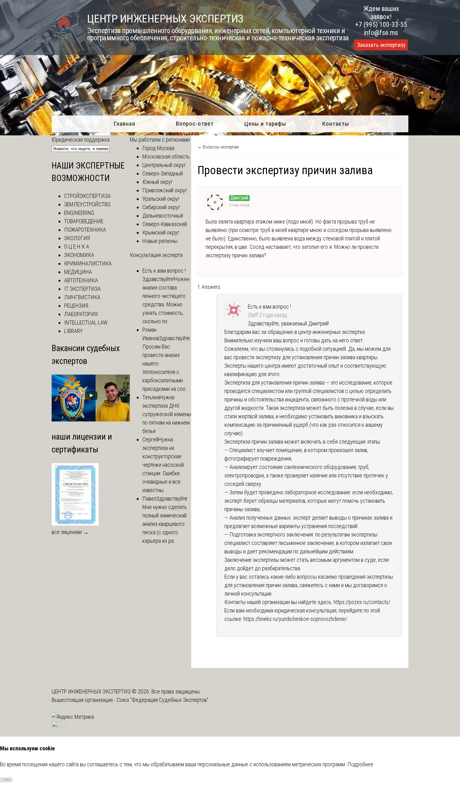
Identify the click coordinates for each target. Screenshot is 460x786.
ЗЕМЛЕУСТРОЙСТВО (87, 204)
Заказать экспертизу (381, 45)
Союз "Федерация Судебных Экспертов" (162, 700)
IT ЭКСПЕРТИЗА (82, 288)
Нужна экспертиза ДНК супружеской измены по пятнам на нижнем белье (166, 414)
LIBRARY (73, 331)
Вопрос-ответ (195, 123)
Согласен (6, 779)
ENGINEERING (79, 212)
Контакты (335, 123)
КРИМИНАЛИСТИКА (88, 263)
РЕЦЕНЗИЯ (76, 305)
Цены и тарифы (265, 123)
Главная (124, 123)
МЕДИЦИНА (78, 272)
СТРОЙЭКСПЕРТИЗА (87, 196)
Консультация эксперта (156, 255)
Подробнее (360, 764)
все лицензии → (70, 532)
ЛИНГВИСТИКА (82, 297)
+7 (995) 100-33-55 (381, 24)
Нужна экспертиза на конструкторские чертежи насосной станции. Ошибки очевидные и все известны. (163, 464)
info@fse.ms (381, 33)
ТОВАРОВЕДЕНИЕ (83, 221)
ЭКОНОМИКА (79, 255)
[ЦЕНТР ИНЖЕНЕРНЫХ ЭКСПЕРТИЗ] (62, 37)
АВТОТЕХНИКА (81, 280)
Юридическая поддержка (81, 139)
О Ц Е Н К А (76, 246)
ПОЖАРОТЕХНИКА (85, 229)
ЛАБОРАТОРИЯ (81, 314)
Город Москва (158, 148)
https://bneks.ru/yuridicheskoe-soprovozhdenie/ (295, 619)
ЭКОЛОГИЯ (77, 238)
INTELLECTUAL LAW (86, 322)
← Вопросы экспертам (218, 146)
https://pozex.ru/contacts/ (362, 602)
